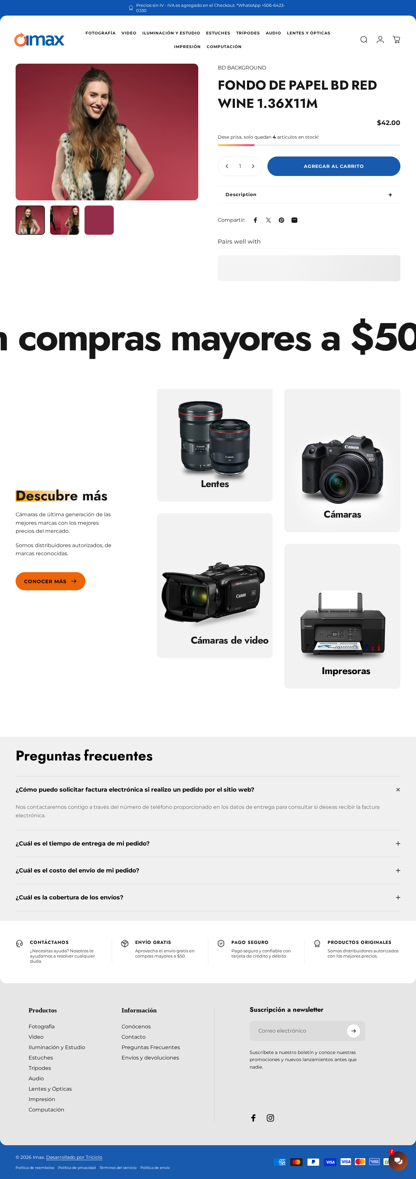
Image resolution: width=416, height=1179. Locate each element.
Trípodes (40, 1068)
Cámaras (342, 515)
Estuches (41, 1057)
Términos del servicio (117, 1167)
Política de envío (155, 1167)
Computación (46, 1109)
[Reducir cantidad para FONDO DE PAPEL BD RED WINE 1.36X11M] (225, 166)
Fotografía (42, 1026)
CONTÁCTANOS (49, 942)
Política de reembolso (35, 1167)
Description (241, 194)
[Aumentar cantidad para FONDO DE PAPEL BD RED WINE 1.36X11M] (254, 166)
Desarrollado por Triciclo (74, 1157)
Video (36, 1037)
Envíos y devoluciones (150, 1057)
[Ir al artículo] (30, 220)
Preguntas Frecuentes (151, 1047)
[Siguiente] (181, 132)
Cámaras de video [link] (230, 640)
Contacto (134, 1037)
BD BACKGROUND (242, 68)
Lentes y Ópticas (50, 1088)
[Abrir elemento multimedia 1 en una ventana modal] (107, 132)
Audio (36, 1078)
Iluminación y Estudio (57, 1047)
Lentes (215, 484)
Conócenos (136, 1026)
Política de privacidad (77, 1167)
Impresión (42, 1099)
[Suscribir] (353, 1030)
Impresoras (346, 671)
